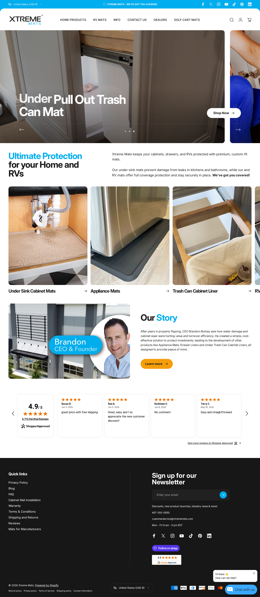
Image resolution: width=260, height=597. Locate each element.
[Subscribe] (223, 494)
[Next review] (247, 413)
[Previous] (22, 129)
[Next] (238, 129)
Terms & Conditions (22, 511)
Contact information (82, 591)
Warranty (14, 505)
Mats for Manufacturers (24, 529)
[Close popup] (254, 573)
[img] (35, 413)
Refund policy (15, 591)
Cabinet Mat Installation (24, 500)
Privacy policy (30, 591)
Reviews (14, 523)
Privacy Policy (18, 482)
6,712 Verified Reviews (35, 418)
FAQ (11, 494)
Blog (11, 488)
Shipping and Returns (23, 517)
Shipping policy (64, 591)
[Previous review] (13, 413)
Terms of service (46, 591)
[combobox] (25, 4)
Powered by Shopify (47, 585)
